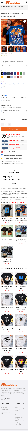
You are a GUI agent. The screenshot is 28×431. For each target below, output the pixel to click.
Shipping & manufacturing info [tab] (11, 178)
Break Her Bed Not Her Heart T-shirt (7, 349)
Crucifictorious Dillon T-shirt (7, 308)
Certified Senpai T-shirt (7, 287)
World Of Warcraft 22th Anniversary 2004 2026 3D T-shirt (21, 240)
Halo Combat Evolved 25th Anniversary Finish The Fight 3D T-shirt (7, 261)
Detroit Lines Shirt (21, 349)
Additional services (6, 105)
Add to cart (14, 129)
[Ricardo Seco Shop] (12, 2)
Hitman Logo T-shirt (7, 369)
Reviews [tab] (14, 183)
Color (4, 71)
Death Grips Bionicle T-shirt (21, 329)
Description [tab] (14, 173)
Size (2, 82)
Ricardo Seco (8, 388)
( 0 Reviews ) (10, 53)
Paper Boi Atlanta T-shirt (21, 370)
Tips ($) (3, 95)
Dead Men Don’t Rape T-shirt (21, 308)
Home (2, 6)
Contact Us (4, 407)
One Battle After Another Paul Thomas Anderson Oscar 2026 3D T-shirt (7, 240)
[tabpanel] (14, 194)
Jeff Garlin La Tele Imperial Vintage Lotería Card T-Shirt (7, 219)
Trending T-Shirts (9, 6)
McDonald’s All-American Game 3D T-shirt (21, 219)
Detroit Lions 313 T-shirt (21, 287)
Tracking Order (5, 409)
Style (2, 59)
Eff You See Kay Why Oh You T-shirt (7, 329)
